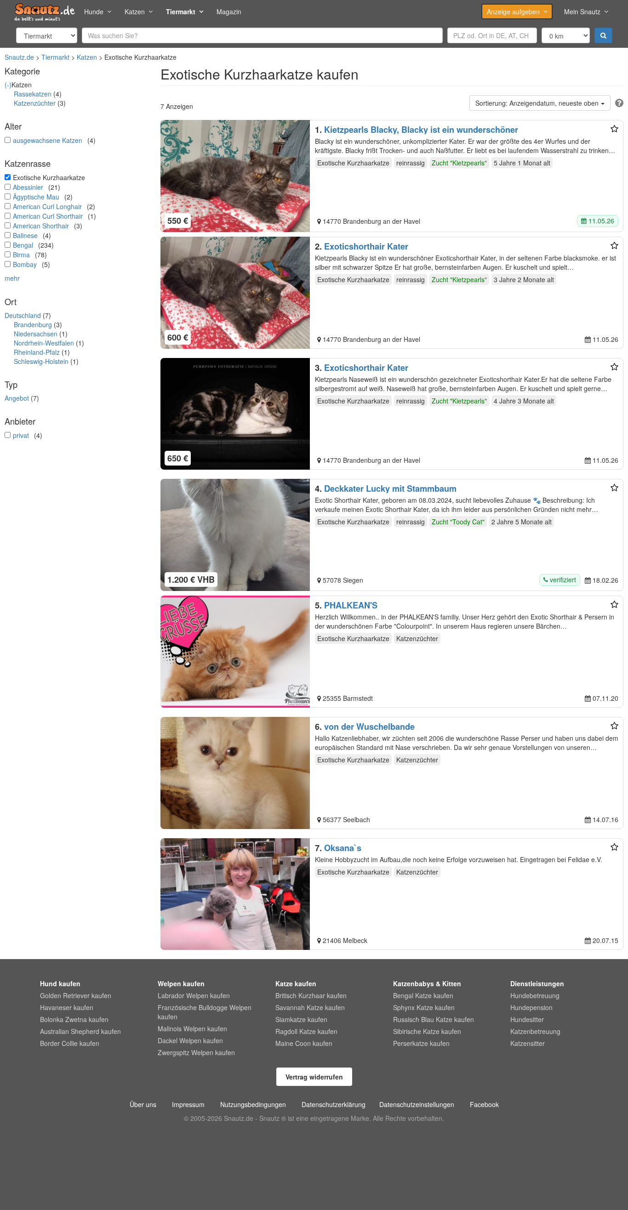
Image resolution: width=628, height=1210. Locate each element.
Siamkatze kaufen (301, 1019)
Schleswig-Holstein (41, 361)
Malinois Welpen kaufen (192, 1028)
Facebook (484, 1104)
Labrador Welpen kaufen (194, 995)
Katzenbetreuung (535, 1031)
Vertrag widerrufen (314, 1076)
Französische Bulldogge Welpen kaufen (204, 1012)
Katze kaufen (295, 983)
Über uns (143, 1104)
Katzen (135, 11)
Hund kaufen (60, 983)
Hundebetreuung (534, 995)
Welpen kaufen (181, 983)
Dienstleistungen (537, 983)
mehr (12, 278)
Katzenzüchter (35, 103)
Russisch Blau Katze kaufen (433, 1019)
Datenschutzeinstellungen (416, 1104)
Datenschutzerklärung (333, 1104)
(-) (8, 84)
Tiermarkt (180, 11)
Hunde (93, 11)
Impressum (188, 1104)
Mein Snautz (582, 11)
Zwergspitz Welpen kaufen (196, 1052)
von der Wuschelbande (369, 727)
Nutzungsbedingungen (253, 1104)
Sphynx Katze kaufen (424, 1007)
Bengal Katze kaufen (423, 995)
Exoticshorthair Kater (366, 246)
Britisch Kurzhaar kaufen (311, 995)
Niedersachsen (35, 333)
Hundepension (531, 1007)
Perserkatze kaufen (421, 1043)
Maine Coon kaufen (303, 1043)
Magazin (229, 11)
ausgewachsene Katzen (47, 140)
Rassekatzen (32, 93)
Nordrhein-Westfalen (44, 342)
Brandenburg (33, 324)
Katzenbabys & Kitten (427, 983)
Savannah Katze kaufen (310, 1007)
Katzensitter (527, 1043)
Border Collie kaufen (69, 1043)
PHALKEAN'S (350, 605)
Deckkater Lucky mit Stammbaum (390, 488)
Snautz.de (19, 57)
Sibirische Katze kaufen (427, 1031)
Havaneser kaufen (66, 1007)
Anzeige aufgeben (513, 11)
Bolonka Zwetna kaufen (74, 1019)
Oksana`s (342, 848)
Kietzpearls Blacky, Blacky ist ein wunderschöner (421, 130)
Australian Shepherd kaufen (80, 1031)
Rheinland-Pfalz (37, 352)
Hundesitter (527, 1019)
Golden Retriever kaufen (75, 995)
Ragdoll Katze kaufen (306, 1031)
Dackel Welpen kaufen (190, 1040)
